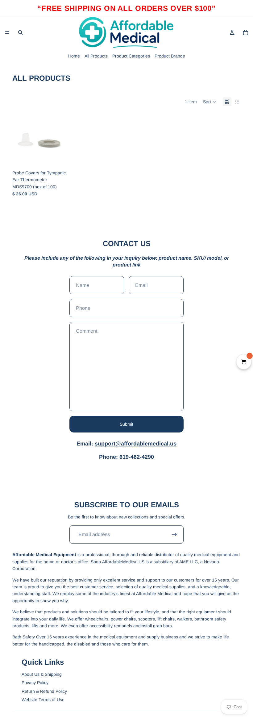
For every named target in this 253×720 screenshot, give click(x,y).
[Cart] (245, 32)
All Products (96, 55)
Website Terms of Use (43, 699)
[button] (210, 102)
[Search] (20, 32)
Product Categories (131, 55)
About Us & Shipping (42, 674)
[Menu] (7, 32)
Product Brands (170, 55)
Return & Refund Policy (44, 691)
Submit (126, 424)
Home (74, 55)
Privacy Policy (35, 682)
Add (61, 157)
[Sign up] (174, 534)
